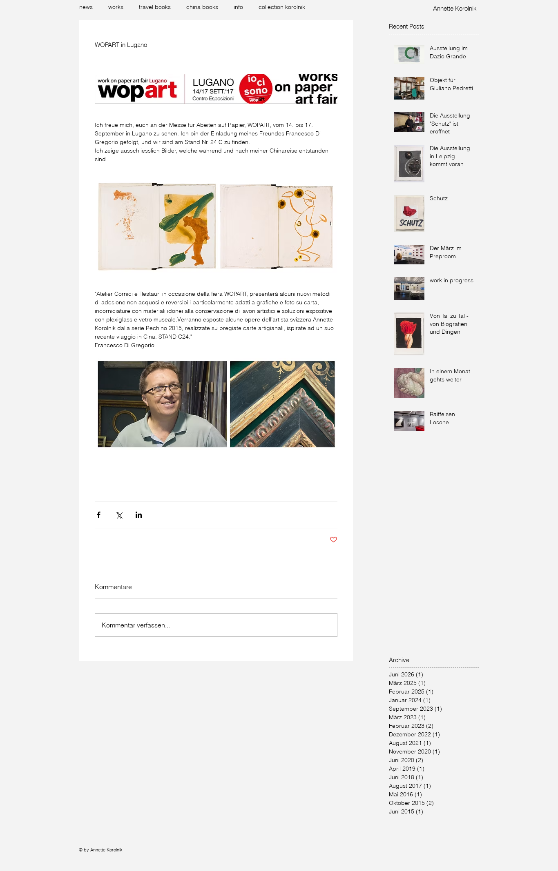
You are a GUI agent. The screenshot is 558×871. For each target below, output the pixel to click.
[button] (117, 7)
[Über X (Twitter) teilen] (119, 515)
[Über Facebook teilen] (99, 515)
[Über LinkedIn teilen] (139, 515)
